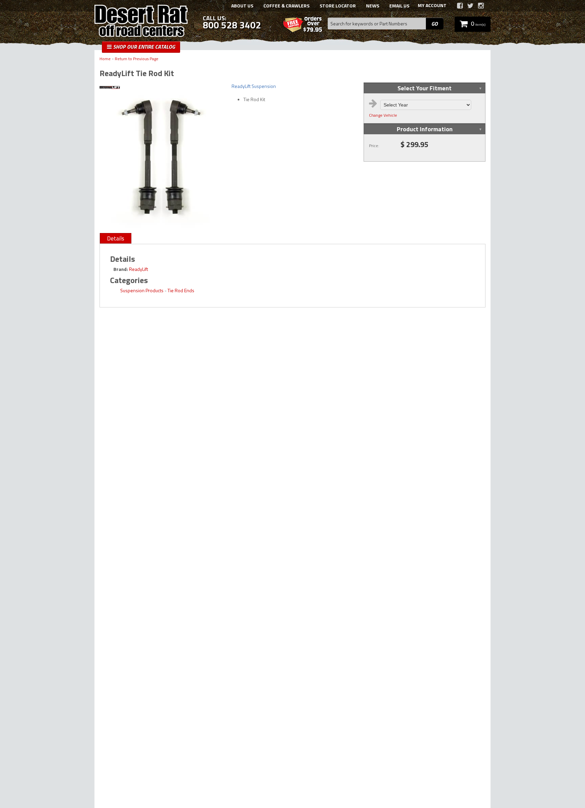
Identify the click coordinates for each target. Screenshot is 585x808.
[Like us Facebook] (460, 6)
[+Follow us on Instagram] (481, 6)
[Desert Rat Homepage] (141, 22)
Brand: (120, 269)
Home (105, 59)
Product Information (425, 129)
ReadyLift (138, 269)
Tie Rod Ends (181, 290)
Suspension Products (142, 290)
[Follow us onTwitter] (470, 6)
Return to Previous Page (136, 59)
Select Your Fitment (424, 88)
